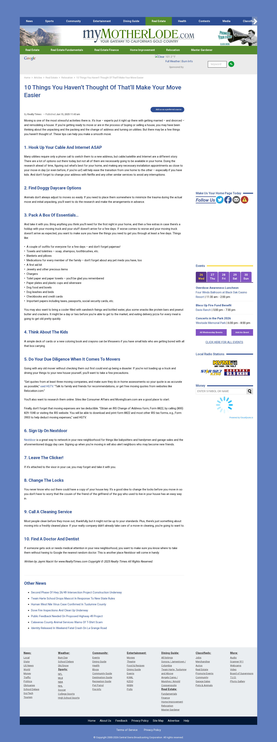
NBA (60, 682)
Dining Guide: (170, 653)
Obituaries (29, 685)
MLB (60, 678)
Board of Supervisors (241, 673)
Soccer (62, 689)
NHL (60, 685)
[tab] (201, 277)
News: (27, 653)
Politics (28, 681)
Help (186, 720)
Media (226, 21)
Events (96, 657)
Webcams (235, 665)
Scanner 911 (236, 661)
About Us (105, 720)
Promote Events (204, 673)
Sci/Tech (28, 693)
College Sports (66, 693)
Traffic (27, 677)
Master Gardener (202, 49)
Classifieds (250, 21)
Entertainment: (136, 653)
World (27, 669)
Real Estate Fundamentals (67, 49)
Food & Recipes (135, 665)
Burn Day (63, 657)
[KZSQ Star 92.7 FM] (209, 371)
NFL (60, 674)
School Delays (31, 689)
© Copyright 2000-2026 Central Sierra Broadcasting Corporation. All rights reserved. (138, 737)
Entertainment (102, 21)
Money (27, 673)
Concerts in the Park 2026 (213, 318)
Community (73, 21)
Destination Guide (102, 677)
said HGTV (46, 386)
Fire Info (96, 689)
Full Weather (172, 61)
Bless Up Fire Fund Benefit (213, 305)
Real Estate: (169, 689)
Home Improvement (142, 49)
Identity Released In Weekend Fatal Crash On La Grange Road (69, 628)
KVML (130, 677)
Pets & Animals (204, 685)
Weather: (64, 653)
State (27, 661)
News (29, 21)
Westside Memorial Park (211, 323)
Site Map (158, 720)
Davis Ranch (203, 310)
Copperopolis (169, 685)
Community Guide (102, 673)
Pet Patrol (98, 685)
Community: (100, 653)
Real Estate (159, 21)
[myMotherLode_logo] (138, 36)
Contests (204, 21)
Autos (199, 665)
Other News (35, 583)
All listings (167, 657)
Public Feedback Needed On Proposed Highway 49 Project (67, 616)
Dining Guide (131, 21)
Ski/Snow (63, 665)
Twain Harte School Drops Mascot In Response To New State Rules (73, 598)
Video (233, 669)
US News (29, 665)
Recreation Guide (101, 681)
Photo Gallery (237, 681)
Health (182, 21)
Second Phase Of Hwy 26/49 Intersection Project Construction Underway (76, 592)
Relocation (173, 49)
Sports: (63, 669)
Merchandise (203, 661)
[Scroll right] (254, 21)
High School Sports (69, 697)
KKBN (130, 685)
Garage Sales (203, 681)
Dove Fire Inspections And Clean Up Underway (59, 610)
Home (92, 720)
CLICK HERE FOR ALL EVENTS (224, 342)
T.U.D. (233, 677)
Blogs (95, 669)
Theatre (131, 661)
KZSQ (130, 681)
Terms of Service (127, 730)
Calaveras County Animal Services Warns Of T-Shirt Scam (67, 622)
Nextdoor (30, 440)
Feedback (121, 720)
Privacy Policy (140, 720)
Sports (49, 21)
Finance (165, 697)
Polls (129, 689)
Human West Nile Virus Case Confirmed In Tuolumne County (68, 604)
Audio (233, 657)
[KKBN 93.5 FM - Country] (236, 371)
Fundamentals (169, 693)
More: (234, 653)
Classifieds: (203, 653)
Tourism (28, 697)
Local (27, 657)
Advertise (173, 720)
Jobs (198, 657)
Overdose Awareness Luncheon (217, 288)
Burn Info (187, 61)
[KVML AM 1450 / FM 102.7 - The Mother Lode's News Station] (225, 362)
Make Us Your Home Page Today (218, 193)
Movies (131, 657)
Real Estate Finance (106, 49)
